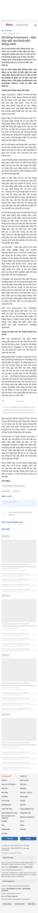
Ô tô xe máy (6, 801)
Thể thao (23, 784)
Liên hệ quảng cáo (9, 881)
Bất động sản (6, 805)
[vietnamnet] (9, 26)
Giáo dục (5, 788)
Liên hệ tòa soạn (8, 857)
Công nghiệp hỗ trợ (27, 809)
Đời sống (5, 792)
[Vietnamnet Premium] (7, 777)
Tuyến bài (10, 838)
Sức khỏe (5, 796)
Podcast (23, 829)
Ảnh (3, 825)
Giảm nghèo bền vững (9, 813)
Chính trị (23, 776)
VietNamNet (16, 491)
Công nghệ (8, 30)
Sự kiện (28, 838)
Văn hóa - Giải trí (26, 792)
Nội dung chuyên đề (27, 817)
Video (22, 825)
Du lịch (22, 801)
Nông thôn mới (25, 813)
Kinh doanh (24, 780)
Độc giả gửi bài (19, 904)
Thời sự (4, 780)
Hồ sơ (22, 821)
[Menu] (3, 25)
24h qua (4, 833)
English (4, 821)
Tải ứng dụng (7, 904)
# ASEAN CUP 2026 (22, 25)
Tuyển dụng (31, 904)
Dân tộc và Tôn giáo (9, 784)
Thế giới (23, 788)
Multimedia (6, 829)
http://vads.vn (12, 896)
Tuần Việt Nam (7, 809)
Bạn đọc (23, 805)
